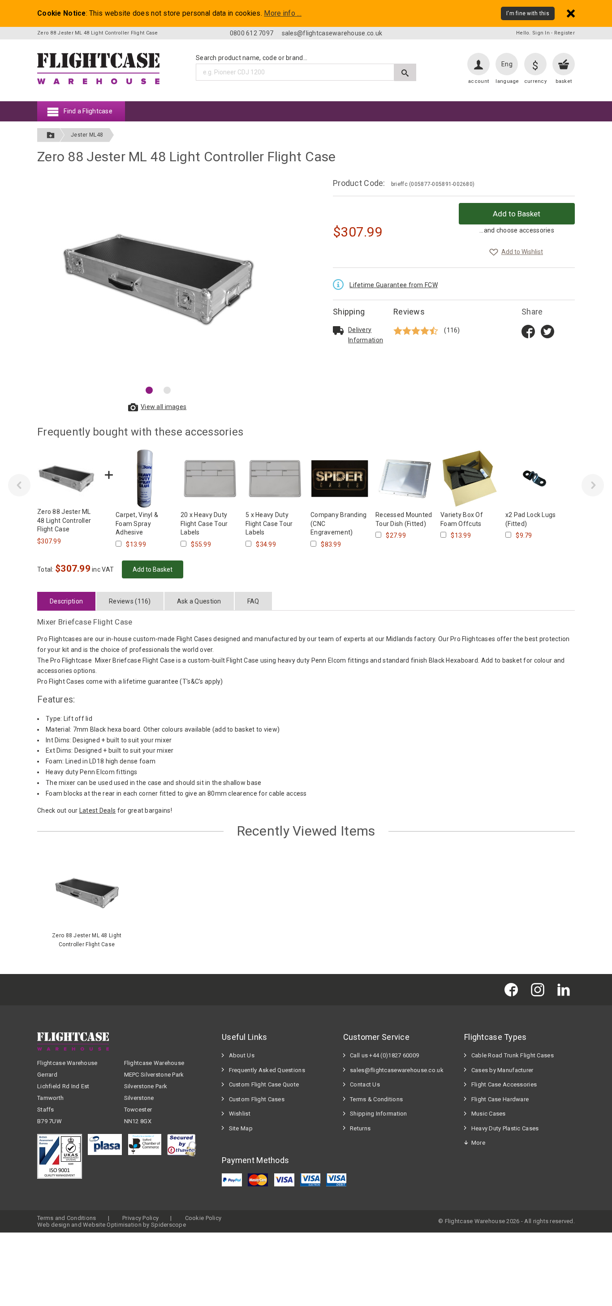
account (478, 81)
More (478, 1142)
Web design (53, 1224)
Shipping (349, 311)
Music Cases (488, 1113)
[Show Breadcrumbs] (50, 135)
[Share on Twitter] (547, 330)
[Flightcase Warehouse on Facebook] (513, 989)
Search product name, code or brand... (251, 57)
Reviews (409, 311)
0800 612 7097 (252, 33)
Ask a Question (199, 601)
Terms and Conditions (66, 1218)
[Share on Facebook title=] (528, 330)
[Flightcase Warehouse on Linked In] (566, 989)
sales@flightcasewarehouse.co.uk (332, 33)
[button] (149, 390)
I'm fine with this (527, 13)
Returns (360, 1128)
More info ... (283, 13)
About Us (241, 1055)
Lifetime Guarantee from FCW (393, 285)
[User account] (478, 64)
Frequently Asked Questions (267, 1070)
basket (564, 81)
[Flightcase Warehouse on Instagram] (540, 989)
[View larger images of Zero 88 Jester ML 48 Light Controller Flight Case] (158, 279)
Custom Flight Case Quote (264, 1084)
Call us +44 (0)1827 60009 (384, 1055)
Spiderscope (168, 1224)
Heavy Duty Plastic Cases (505, 1128)
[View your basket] (563, 64)
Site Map (241, 1128)
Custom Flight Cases (256, 1099)
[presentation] (19, 485)
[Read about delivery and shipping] (338, 330)
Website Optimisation (112, 1224)
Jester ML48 (87, 135)
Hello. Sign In (533, 33)
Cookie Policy (203, 1218)
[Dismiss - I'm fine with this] (571, 13)
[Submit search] (405, 72)
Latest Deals (97, 810)
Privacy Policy (140, 1218)
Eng (507, 64)
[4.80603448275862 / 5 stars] (416, 330)
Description (66, 601)
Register (564, 33)
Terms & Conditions (376, 1099)
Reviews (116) (130, 601)
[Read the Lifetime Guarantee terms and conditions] (340, 283)
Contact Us (365, 1084)
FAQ (253, 601)
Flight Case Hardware (500, 1099)
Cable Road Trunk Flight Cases (512, 1055)
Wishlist (239, 1113)
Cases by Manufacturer (502, 1070)
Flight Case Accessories (504, 1084)
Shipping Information (378, 1113)
